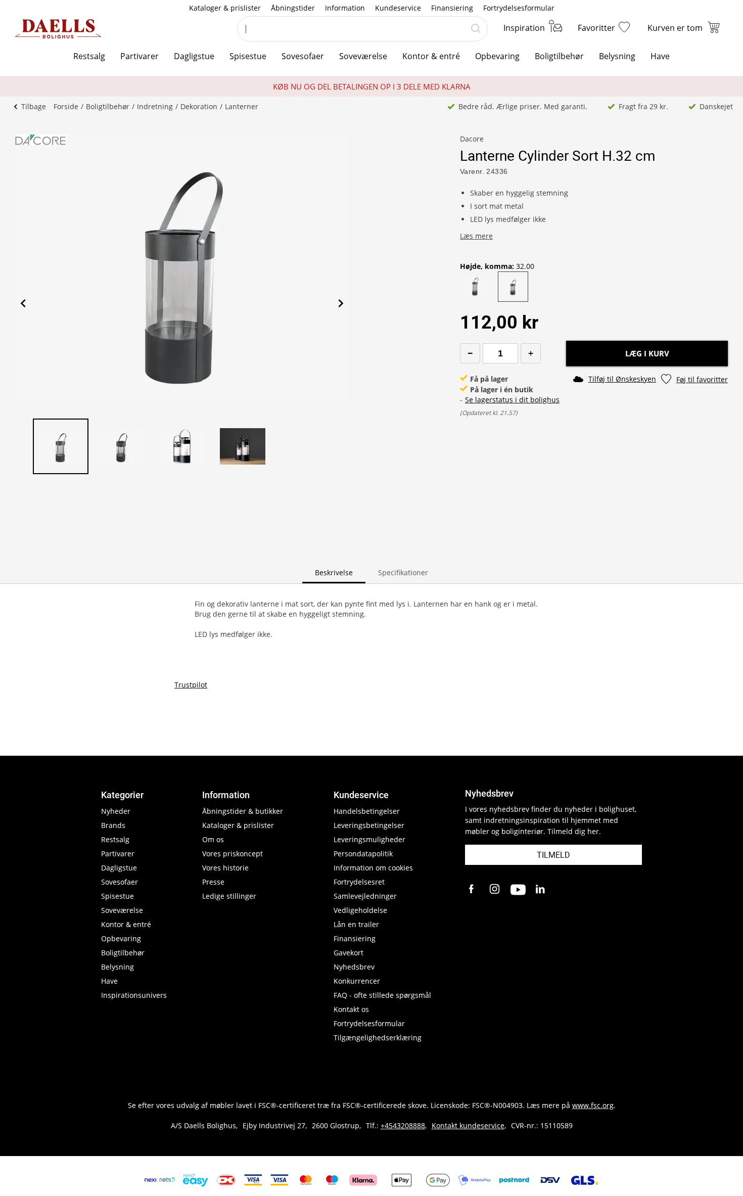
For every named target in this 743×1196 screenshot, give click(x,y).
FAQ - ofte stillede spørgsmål (382, 995)
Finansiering (452, 8)
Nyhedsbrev (354, 967)
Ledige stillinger (229, 896)
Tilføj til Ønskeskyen (622, 379)
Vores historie (225, 867)
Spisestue (247, 56)
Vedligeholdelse (360, 910)
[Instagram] (495, 889)
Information (345, 8)
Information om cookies (373, 867)
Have (660, 56)
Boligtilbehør (559, 56)
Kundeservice (398, 8)
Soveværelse (363, 56)
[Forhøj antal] (531, 353)
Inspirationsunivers (134, 995)
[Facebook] (472, 889)
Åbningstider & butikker (242, 811)
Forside (66, 106)
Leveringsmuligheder (369, 839)
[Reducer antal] (470, 353)
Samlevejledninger (365, 896)
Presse (213, 882)
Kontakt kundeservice (468, 1125)
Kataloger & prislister (225, 8)
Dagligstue (194, 56)
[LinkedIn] (540, 889)
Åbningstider (293, 8)
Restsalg (89, 56)
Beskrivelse (334, 572)
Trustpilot (190, 684)
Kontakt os (351, 1009)
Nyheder (115, 811)
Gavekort (348, 952)
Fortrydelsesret (359, 882)
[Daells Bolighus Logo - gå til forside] (58, 29)
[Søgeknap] (475, 28)
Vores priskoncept (232, 853)
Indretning (155, 106)
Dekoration (198, 106)
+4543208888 (403, 1125)
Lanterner (241, 106)
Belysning (617, 56)
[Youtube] (518, 889)
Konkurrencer (357, 981)
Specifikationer (403, 572)
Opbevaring (497, 56)
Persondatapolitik (363, 853)
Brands (113, 825)
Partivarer (139, 56)
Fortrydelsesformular (518, 8)
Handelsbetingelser (367, 811)
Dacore (472, 139)
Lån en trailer (356, 924)
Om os (213, 839)
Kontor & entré (431, 56)
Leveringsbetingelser (369, 825)
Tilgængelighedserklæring (378, 1037)
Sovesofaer (303, 56)
